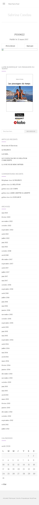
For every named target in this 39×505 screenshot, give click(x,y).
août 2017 (5, 268)
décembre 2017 (7, 259)
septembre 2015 (7, 323)
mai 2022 (5, 247)
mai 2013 (5, 391)
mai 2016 (5, 306)
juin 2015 (5, 331)
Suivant (30, 46)
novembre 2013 (7, 378)
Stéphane (5, 180)
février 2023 (6, 217)
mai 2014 (5, 353)
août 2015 (5, 327)
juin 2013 (5, 386)
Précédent (10, 46)
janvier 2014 (6, 369)
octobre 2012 (6, 416)
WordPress (33, 498)
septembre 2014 (7, 340)
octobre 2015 (6, 319)
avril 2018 (5, 255)
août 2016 (5, 293)
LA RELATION (15, 184)
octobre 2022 (6, 225)
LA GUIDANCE (15, 197)
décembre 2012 (7, 412)
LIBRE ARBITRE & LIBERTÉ (20, 193)
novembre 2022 (7, 221)
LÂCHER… (5, 154)
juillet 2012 (5, 429)
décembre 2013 (7, 374)
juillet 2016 (5, 297)
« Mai (4, 484)
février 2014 (6, 365)
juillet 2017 (5, 272)
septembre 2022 (7, 230)
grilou (4, 184)
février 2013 (6, 403)
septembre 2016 (7, 289)
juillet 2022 (5, 238)
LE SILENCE (6, 150)
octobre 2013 (6, 382)
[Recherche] (36, 4)
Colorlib (18, 498)
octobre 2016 (6, 285)
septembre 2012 (7, 420)
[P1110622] (19, 53)
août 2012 (5, 425)
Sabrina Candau (19, 15)
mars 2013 (5, 399)
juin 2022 (5, 242)
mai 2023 (5, 213)
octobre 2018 (6, 251)
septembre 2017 (7, 264)
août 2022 (5, 234)
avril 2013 (5, 395)
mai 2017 (5, 281)
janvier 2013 (6, 408)
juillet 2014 (5, 348)
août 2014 (5, 344)
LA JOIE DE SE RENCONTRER (12, 164)
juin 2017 (5, 276)
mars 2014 (5, 361)
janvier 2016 (6, 310)
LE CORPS (14, 189)
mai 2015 (5, 336)
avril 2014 (5, 357)
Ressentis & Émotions (9, 146)
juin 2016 (5, 302)
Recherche (31, 131)
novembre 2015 (7, 314)
